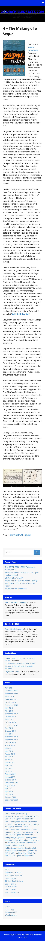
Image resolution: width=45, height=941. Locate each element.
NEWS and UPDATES (13, 872)
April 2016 (9, 728)
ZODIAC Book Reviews (14, 881)
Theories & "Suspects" (14, 875)
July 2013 (8, 748)
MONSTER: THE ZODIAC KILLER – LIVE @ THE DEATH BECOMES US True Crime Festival (21, 583)
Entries (9, 909)
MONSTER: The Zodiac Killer (16, 589)
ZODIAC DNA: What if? (14, 578)
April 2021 (9, 688)
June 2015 (9, 734)
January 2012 (10, 762)
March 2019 (9, 696)
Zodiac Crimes (10, 884)
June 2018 (9, 708)
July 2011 (8, 765)
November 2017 (11, 714)
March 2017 (9, 719)
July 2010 (8, 788)
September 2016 (11, 725)
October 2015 (10, 731)
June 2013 (9, 751)
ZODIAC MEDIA (11, 887)
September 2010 (11, 783)
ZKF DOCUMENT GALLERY (15, 602)
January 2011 (10, 777)
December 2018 (11, 699)
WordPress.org (11, 915)
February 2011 (10, 774)
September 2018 (11, 705)
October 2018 (10, 702)
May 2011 (9, 768)
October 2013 (10, 742)
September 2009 (11, 800)
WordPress (29, 935)
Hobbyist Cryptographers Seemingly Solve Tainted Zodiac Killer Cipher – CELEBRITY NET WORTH (21, 850)
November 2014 (11, 737)
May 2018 (9, 711)
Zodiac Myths (10, 889)
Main (7, 869)
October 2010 (10, 780)
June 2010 (9, 791)
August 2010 (10, 785)
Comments (11, 912)
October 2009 (10, 797)
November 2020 (11, 693)
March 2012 (9, 759)
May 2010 (9, 794)
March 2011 (9, 771)
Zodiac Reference (12, 892)
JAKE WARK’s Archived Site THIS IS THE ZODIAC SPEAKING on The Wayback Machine (20, 666)
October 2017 (10, 716)
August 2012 (10, 754)
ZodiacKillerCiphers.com (14, 629)
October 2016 (10, 722)
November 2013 (11, 739)
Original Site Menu (12, 671)
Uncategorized (10, 878)
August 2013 (10, 745)
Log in (7, 906)
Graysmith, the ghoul (20, 535)
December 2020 (11, 691)
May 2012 (9, 757)
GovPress (17, 935)
